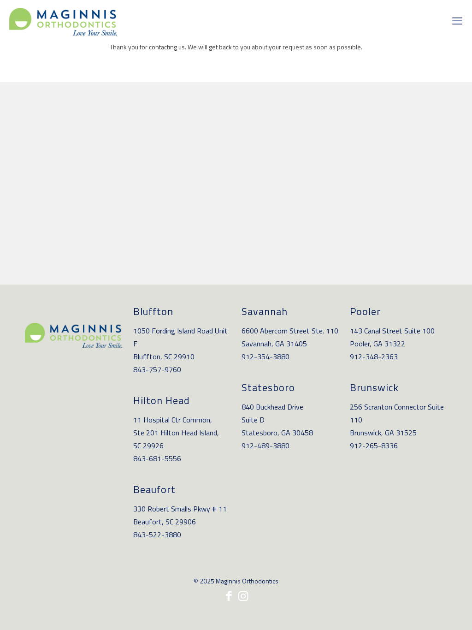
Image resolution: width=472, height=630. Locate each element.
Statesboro (268, 387)
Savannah (265, 311)
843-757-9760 (157, 369)
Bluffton (153, 311)
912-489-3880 (265, 445)
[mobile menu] (457, 21)
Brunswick (374, 387)
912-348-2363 (374, 356)
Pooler (365, 311)
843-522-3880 (157, 534)
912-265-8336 (374, 445)
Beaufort (154, 489)
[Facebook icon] (229, 596)
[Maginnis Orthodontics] (63, 21)
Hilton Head (161, 400)
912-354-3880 (265, 356)
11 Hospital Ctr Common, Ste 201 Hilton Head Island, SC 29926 (176, 432)
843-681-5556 (157, 458)
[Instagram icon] (243, 596)
